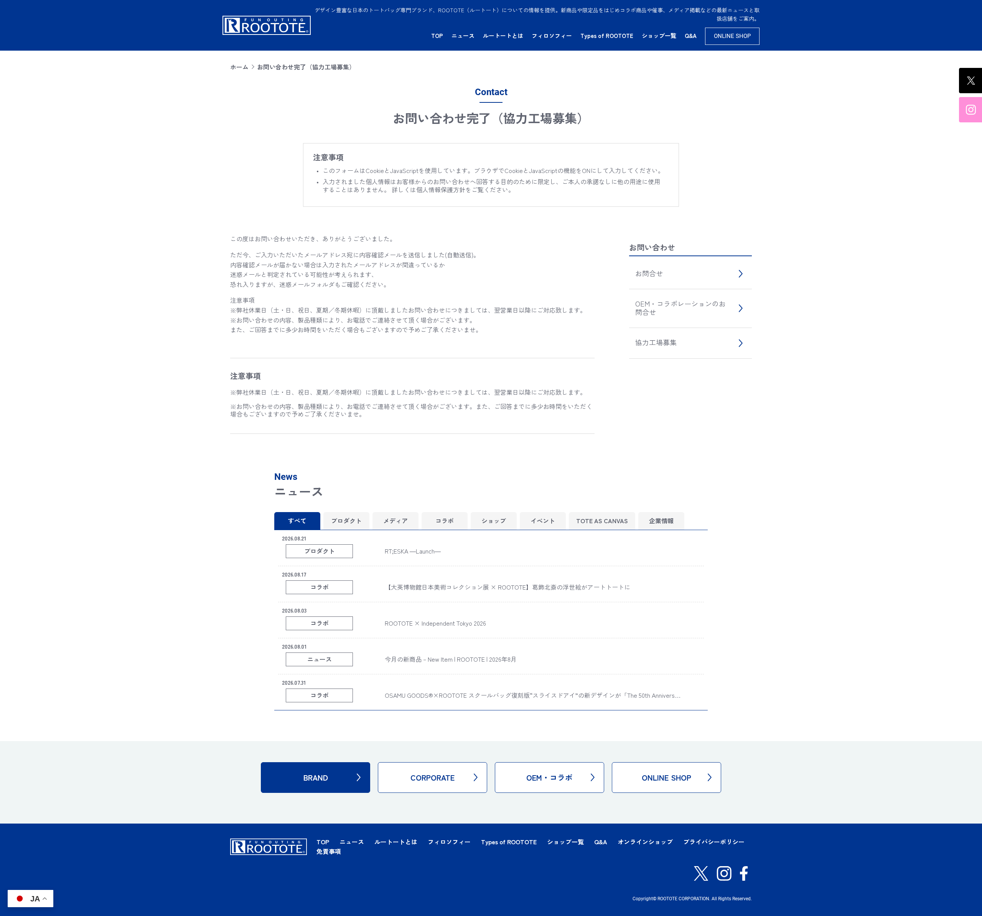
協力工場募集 (656, 342)
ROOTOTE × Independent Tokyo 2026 (435, 623)
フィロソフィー (552, 35)
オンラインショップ (645, 841)
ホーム (239, 66)
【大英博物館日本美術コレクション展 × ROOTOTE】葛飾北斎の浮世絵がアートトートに (507, 586)
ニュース (463, 35)
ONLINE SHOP (732, 36)
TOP (437, 35)
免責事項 (328, 851)
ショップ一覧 (659, 35)
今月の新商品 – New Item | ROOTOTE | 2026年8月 (451, 659)
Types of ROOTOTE (606, 35)
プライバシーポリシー (714, 841)
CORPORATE (432, 777)
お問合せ (649, 273)
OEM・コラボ (549, 777)
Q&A (691, 35)
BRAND (315, 777)
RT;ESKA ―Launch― (413, 550)
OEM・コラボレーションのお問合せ (680, 307)
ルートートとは (503, 35)
